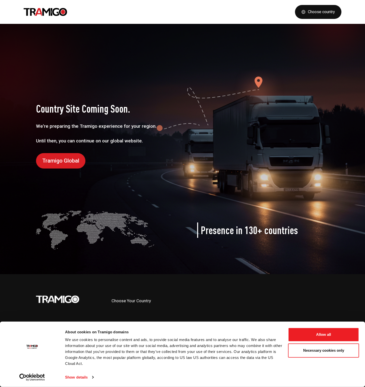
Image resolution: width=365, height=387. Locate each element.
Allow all (323, 334)
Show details (76, 377)
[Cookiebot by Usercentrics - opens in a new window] (32, 377)
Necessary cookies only (323, 350)
